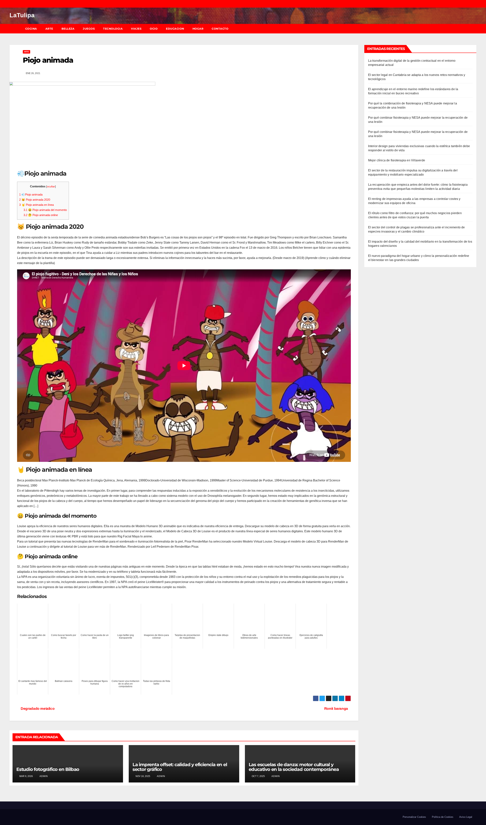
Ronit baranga (336, 709)
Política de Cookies (442, 817)
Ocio (154, 28)
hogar (198, 28)
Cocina (31, 28)
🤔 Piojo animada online (41, 215)
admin (43, 776)
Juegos (89, 28)
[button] (475, 28)
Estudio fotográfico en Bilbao (47, 769)
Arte (49, 28)
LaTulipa (22, 15)
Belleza (68, 28)
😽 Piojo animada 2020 (34, 199)
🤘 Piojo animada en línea (36, 204)
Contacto (220, 28)
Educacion (175, 28)
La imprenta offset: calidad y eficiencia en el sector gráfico (180, 767)
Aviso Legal (465, 817)
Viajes (136, 28)
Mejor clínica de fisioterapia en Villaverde (396, 160)
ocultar (51, 186)
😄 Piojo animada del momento (45, 209)
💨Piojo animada (31, 194)
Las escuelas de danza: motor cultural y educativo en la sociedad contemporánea (294, 767)
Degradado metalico (37, 709)
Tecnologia (113, 28)
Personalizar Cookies (414, 817)
